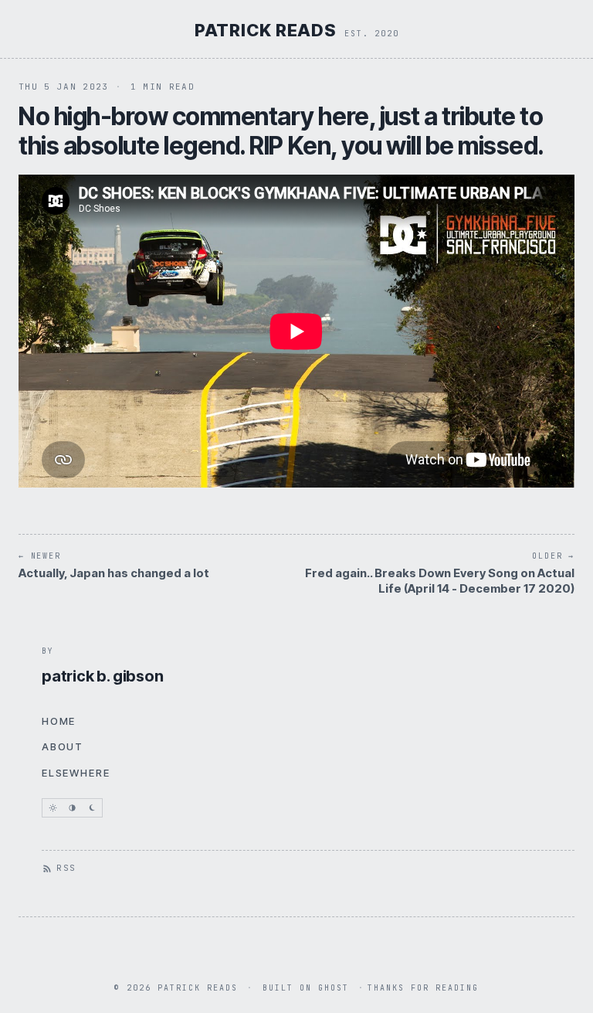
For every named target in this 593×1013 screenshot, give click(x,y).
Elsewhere (76, 773)
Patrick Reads (266, 30)
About (62, 746)
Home (59, 721)
